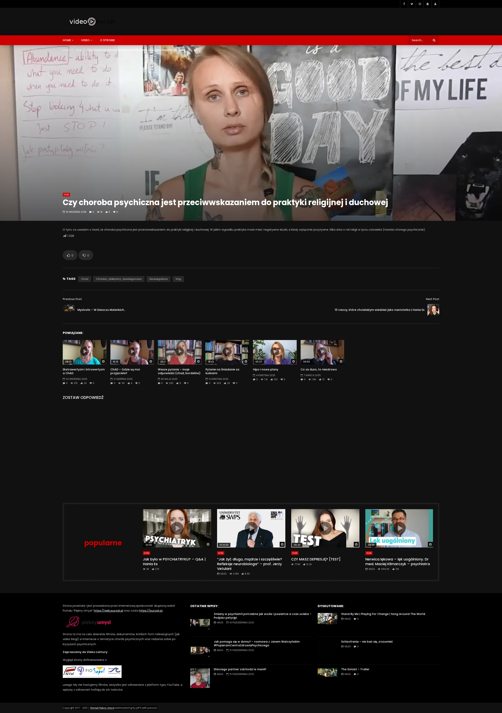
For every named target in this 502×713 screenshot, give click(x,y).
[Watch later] (420, 4)
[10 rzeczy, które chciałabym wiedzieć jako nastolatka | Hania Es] (433, 310)
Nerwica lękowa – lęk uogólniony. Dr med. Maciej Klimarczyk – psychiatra (397, 561)
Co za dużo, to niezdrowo (319, 369)
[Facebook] (404, 4)
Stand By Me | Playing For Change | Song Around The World (383, 614)
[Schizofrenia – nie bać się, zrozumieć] (327, 650)
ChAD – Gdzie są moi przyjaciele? (125, 371)
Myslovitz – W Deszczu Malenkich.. (101, 310)
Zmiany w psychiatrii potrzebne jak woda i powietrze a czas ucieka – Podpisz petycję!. (262, 616)
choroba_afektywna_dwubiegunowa (119, 279)
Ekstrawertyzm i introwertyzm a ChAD (84, 371)
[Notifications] (427, 4)
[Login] (435, 4)
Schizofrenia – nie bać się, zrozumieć (367, 642)
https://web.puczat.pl (108, 611)
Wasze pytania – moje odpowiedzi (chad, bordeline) (179, 371)
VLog (79, 50)
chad (84, 279)
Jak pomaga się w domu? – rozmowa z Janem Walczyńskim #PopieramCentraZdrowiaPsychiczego (257, 643)
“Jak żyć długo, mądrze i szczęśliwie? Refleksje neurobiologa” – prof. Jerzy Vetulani (249, 564)
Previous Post (72, 299)
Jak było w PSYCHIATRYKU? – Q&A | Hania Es (174, 561)
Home (66, 50)
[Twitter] (412, 4)
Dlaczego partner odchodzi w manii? (240, 669)
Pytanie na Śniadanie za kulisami (222, 371)
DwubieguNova (158, 279)
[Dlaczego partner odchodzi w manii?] (200, 678)
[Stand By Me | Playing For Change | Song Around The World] (327, 623)
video (85, 40)
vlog (178, 279)
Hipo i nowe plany (265, 369)
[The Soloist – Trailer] (327, 678)
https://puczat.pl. (151, 611)
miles (223, 573)
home (67, 40)
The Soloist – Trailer (355, 669)
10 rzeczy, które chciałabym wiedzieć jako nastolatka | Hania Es (380, 310)
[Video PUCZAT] (92, 21)
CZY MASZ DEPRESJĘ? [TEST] (316, 559)
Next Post (432, 299)
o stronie (107, 40)
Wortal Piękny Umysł (102, 707)
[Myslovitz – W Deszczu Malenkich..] (69, 310)
